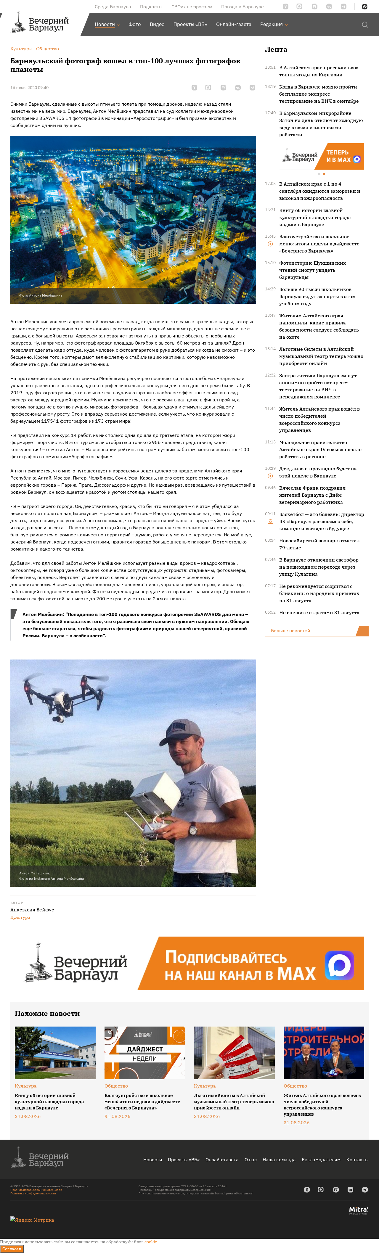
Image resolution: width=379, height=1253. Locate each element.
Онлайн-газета (222, 1159)
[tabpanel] (321, 156)
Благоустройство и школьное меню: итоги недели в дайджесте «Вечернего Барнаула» (319, 243)
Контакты (357, 1159)
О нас (251, 1159)
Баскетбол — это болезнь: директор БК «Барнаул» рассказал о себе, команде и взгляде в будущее (321, 521)
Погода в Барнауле (242, 6)
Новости (152, 1159)
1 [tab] (319, 174)
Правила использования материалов (36, 1190)
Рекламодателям (321, 1159)
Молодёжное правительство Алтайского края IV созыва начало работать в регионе (320, 449)
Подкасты (151, 6)
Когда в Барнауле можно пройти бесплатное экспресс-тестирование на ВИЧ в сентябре (319, 94)
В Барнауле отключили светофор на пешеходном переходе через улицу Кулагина (319, 566)
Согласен (11, 1249)
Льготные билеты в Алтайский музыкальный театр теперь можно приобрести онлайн (321, 355)
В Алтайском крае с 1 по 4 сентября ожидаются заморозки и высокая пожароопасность (319, 190)
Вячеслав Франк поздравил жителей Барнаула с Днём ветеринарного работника (312, 494)
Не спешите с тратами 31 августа (319, 612)
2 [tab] (324, 174)
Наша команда (279, 1159)
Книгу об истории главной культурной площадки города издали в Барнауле (315, 217)
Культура (20, 917)
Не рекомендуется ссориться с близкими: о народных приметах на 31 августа (319, 593)
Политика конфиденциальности (33, 1193)
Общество (116, 1086)
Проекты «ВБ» (184, 1159)
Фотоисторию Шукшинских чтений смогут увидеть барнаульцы (312, 269)
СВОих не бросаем (191, 6)
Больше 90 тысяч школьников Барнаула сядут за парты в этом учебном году (317, 296)
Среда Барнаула (113, 6)
